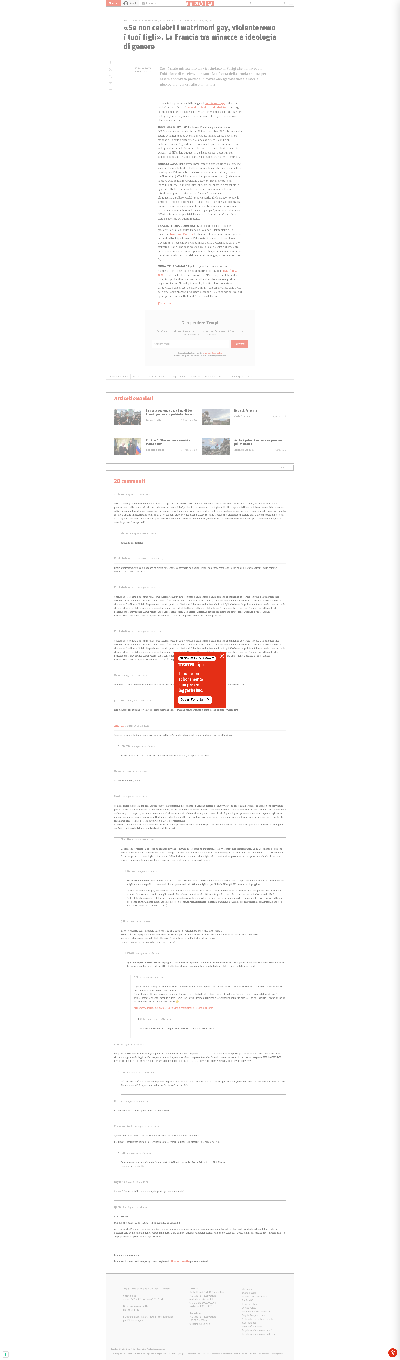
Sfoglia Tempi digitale (253, 1315)
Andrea (119, 725)
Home (126, 21)
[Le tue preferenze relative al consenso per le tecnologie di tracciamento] (5, 1354)
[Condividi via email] (110, 83)
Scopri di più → (284, 467)
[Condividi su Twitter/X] (110, 69)
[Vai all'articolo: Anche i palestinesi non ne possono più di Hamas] (216, 448)
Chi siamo (247, 1289)
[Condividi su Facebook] (110, 62)
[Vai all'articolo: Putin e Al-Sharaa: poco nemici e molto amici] (127, 448)
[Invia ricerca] (284, 3)
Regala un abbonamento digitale (259, 1334)
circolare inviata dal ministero (208, 107)
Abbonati (113, 3)
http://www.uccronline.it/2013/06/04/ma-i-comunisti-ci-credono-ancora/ (173, 1008)
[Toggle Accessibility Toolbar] (393, 1353)
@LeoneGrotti (165, 303)
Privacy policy (249, 1304)
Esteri (133, 21)
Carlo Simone (242, 416)
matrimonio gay (215, 103)
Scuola (251, 376)
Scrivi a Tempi (249, 1293)
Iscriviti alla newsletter (254, 1296)
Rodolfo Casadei (155, 450)
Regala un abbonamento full (257, 1330)
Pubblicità (247, 1300)
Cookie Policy (249, 1308)
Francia (137, 376)
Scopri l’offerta (192, 699)
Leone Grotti (153, 420)
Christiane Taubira (181, 234)
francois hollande (155, 376)
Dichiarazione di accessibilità (258, 1311)
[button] (110, 89)
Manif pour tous (213, 376)
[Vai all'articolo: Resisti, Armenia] (216, 419)
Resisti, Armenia (245, 410)
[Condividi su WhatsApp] (110, 76)
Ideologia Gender (177, 376)
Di (143, 68)
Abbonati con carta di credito (257, 1319)
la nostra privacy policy (212, 353)
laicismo (195, 376)
